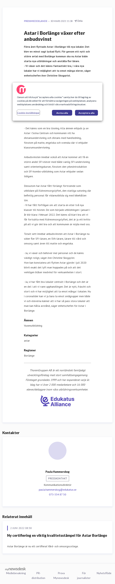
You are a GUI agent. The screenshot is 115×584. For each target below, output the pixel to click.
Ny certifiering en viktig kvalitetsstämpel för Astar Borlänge (57, 535)
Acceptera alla (86, 112)
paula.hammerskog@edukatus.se (57, 489)
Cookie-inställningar (28, 112)
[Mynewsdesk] (15, 569)
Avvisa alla (62, 112)
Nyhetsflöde (104, 573)
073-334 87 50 (57, 494)
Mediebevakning (16, 573)
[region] (57, 102)
